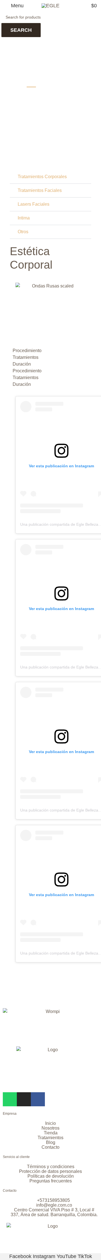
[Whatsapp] (10, 1099)
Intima (24, 218)
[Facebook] (38, 1099)
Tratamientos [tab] (25, 357)
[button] (50, 177)
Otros (23, 231)
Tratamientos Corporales (42, 176)
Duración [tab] (22, 364)
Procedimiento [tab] (27, 350)
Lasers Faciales (33, 204)
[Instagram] (24, 1099)
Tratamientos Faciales (40, 190)
